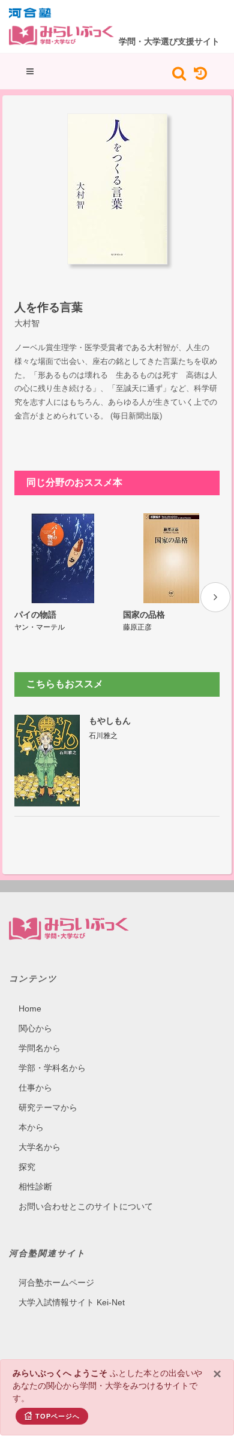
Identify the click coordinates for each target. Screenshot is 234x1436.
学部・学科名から (52, 1068)
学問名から (40, 1048)
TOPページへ (57, 1416)
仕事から (35, 1087)
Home (30, 1008)
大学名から (40, 1147)
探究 (27, 1167)
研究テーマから (48, 1107)
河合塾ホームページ (56, 1282)
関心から (35, 1028)
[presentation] (215, 597)
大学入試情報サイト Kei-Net (72, 1302)
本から (31, 1127)
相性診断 (35, 1186)
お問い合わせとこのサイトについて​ (86, 1206)
